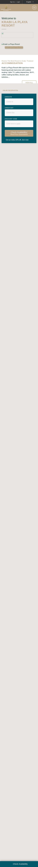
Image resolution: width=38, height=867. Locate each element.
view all (29, 83)
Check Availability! (19, 133)
